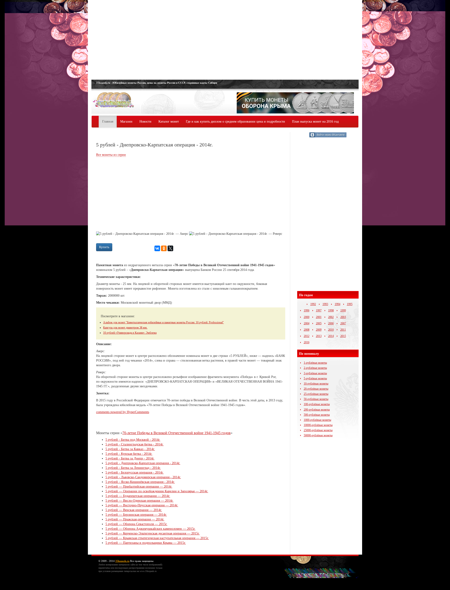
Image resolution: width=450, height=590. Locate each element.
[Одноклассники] (164, 248)
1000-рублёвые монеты (317, 420)
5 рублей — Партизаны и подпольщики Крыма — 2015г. (145, 543)
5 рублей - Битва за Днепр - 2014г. (129, 458)
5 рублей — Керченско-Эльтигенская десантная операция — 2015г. (152, 533)
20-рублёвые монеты (316, 388)
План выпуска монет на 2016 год (315, 121)
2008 (306, 329)
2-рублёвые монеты (315, 368)
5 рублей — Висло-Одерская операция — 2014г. (139, 500)
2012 (306, 336)
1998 (331, 310)
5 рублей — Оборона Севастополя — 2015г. (136, 524)
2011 (343, 329)
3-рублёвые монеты (315, 373)
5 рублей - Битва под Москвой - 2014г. (132, 439)
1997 (319, 310)
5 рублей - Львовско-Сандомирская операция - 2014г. (143, 477)
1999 (343, 310)
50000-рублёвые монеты (318, 435)
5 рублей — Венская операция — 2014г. (133, 510)
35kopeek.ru (122, 561)
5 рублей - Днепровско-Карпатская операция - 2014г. (142, 463)
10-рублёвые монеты (316, 383)
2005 (319, 323)
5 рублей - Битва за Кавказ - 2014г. (130, 449)
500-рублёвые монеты (317, 414)
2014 (331, 336)
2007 (343, 323)
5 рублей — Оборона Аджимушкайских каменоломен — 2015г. (150, 528)
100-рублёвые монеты (317, 404)
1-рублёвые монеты (315, 362)
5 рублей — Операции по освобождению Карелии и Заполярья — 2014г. (156, 491)
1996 (306, 310)
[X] (170, 248)
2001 (319, 317)
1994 (337, 304)
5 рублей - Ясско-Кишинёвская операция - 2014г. (140, 482)
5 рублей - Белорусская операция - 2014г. (134, 472)
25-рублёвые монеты (316, 394)
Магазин (126, 121)
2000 (306, 317)
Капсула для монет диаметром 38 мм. (125, 327)
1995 (349, 304)
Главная (107, 121)
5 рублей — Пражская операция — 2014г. (134, 519)
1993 (325, 304)
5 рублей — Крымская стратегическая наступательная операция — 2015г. (157, 538)
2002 (331, 317)
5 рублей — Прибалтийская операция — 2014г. (138, 486)
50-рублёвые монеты (316, 399)
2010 (331, 329)
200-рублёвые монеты (317, 409)
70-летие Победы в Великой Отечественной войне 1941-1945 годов (176, 433)
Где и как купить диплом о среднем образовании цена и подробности (235, 121)
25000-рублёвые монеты (318, 430)
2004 (306, 323)
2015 (343, 336)
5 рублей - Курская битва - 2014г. (128, 454)
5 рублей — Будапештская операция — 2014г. (137, 496)
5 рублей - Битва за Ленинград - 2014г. (133, 468)
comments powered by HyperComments (122, 412)
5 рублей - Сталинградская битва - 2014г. (134, 444)
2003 (343, 317)
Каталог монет (168, 121)
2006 (331, 323)
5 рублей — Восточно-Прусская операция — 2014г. (141, 505)
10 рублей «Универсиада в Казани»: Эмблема (130, 332)
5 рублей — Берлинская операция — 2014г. (136, 514)
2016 (306, 342)
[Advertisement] (225, 40)
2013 (319, 336)
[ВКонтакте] (157, 248)
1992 (313, 304)
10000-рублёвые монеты (318, 425)
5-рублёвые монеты (315, 378)
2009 (319, 329)
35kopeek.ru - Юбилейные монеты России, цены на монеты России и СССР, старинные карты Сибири (156, 82)
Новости (145, 121)
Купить (104, 247)
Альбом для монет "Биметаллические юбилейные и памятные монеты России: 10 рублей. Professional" (163, 322)
